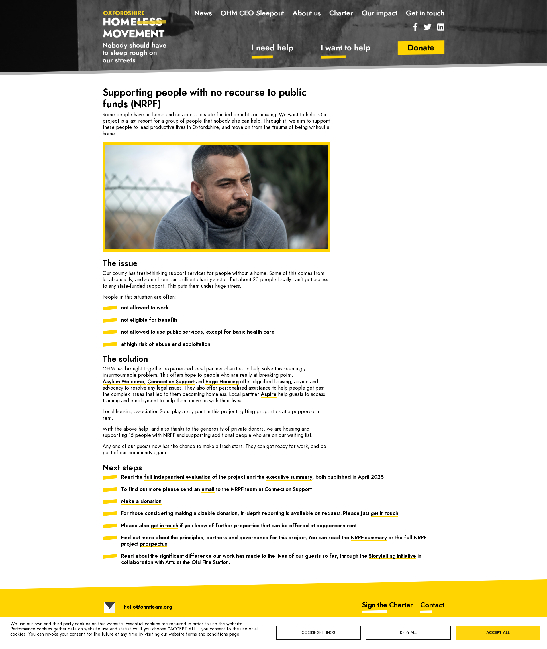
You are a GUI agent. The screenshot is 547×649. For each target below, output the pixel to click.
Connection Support (171, 381)
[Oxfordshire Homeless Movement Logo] (135, 24)
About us (307, 13)
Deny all (408, 633)
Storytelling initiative (392, 556)
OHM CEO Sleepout (252, 13)
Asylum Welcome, (124, 381)
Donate (421, 48)
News (203, 13)
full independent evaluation (177, 477)
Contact (432, 605)
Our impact (379, 13)
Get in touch (425, 13)
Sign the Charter (387, 605)
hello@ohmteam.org (148, 607)
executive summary (289, 477)
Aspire (269, 394)
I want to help (346, 48)
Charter (341, 13)
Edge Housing (222, 381)
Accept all (498, 633)
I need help (273, 48)
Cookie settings (318, 633)
